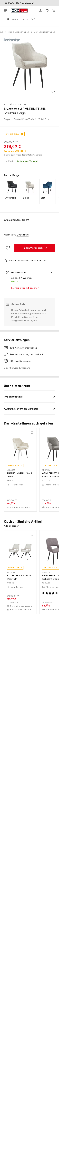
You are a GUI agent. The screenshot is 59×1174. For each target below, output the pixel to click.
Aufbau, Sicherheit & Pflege (21, 408)
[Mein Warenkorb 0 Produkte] (53, 10)
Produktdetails (13, 396)
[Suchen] (8, 19)
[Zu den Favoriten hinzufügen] (8, 248)
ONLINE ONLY (12, 134)
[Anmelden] (40, 10)
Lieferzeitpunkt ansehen (25, 287)
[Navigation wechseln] (5, 10)
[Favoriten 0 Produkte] (47, 10)
